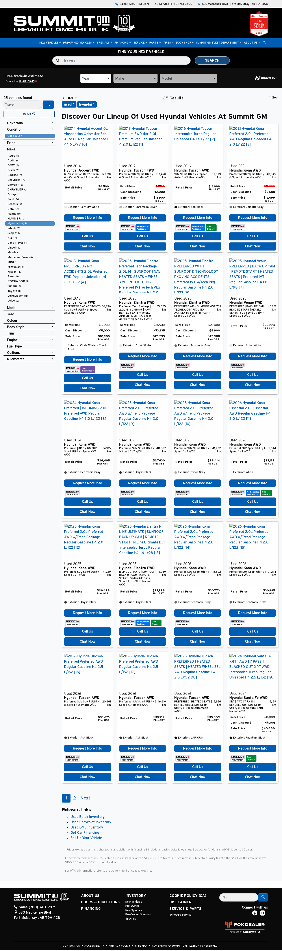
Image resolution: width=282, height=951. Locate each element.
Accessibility (94, 945)
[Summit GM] (74, 23)
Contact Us (72, 945)
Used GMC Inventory (86, 827)
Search (212, 60)
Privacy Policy (120, 945)
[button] (49, 43)
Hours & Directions (100, 902)
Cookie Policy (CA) (187, 896)
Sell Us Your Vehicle (86, 838)
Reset (27, 114)
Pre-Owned (132, 906)
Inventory (135, 896)
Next (85, 798)
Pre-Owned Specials (138, 914)
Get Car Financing (84, 832)
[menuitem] (30, 136)
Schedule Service (180, 914)
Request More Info (87, 217)
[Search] (48, 105)
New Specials (133, 910)
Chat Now (87, 246)
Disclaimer (180, 902)
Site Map (141, 945)
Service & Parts (185, 909)
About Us (90, 896)
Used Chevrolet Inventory (90, 822)
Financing (91, 909)
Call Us (87, 236)
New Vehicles (133, 901)
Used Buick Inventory (87, 817)
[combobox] (96, 78)
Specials (130, 918)
